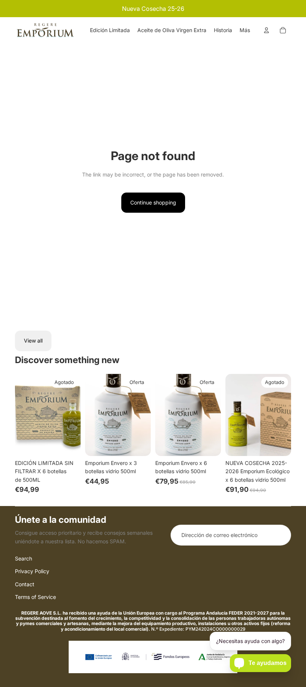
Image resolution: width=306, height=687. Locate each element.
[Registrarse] (281, 535)
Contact (24, 584)
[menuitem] (110, 30)
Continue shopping (153, 202)
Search (23, 558)
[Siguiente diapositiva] (75, 415)
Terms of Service (35, 597)
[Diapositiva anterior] (20, 415)
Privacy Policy (32, 571)
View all (33, 340)
